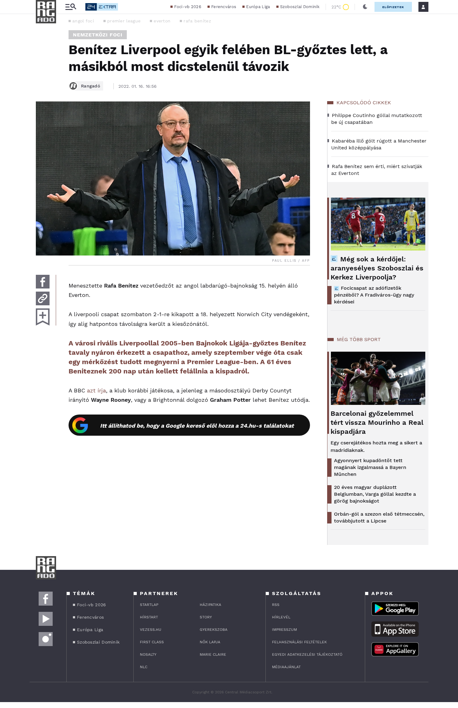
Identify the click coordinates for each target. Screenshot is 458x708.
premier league (124, 20)
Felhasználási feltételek (299, 642)
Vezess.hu (150, 629)
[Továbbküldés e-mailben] (43, 298)
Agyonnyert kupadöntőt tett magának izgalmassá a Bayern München (370, 467)
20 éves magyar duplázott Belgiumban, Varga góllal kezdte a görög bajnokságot (375, 494)
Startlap (149, 605)
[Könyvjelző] (43, 317)
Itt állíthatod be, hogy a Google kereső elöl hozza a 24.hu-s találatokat (197, 425)
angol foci (83, 20)
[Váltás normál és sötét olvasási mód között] (365, 7)
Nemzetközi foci (97, 35)
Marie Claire (213, 654)
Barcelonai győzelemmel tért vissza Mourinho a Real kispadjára (377, 422)
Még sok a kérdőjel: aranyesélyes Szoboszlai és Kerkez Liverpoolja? (377, 268)
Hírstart (149, 617)
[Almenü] (70, 7)
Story (206, 617)
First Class (152, 642)
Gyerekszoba (213, 629)
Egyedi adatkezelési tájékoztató (307, 654)
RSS (275, 605)
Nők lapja (210, 642)
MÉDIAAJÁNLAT (286, 667)
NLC (143, 667)
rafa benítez (197, 20)
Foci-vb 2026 (187, 6)
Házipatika (210, 605)
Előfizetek (393, 7)
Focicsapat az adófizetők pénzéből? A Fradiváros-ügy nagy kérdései (374, 295)
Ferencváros (223, 6)
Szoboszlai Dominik (299, 6)
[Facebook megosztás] (43, 281)
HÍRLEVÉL (281, 617)
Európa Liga (258, 6)
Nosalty (148, 654)
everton (162, 20)
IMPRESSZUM (284, 629)
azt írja (96, 390)
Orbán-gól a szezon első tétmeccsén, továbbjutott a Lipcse (379, 517)
